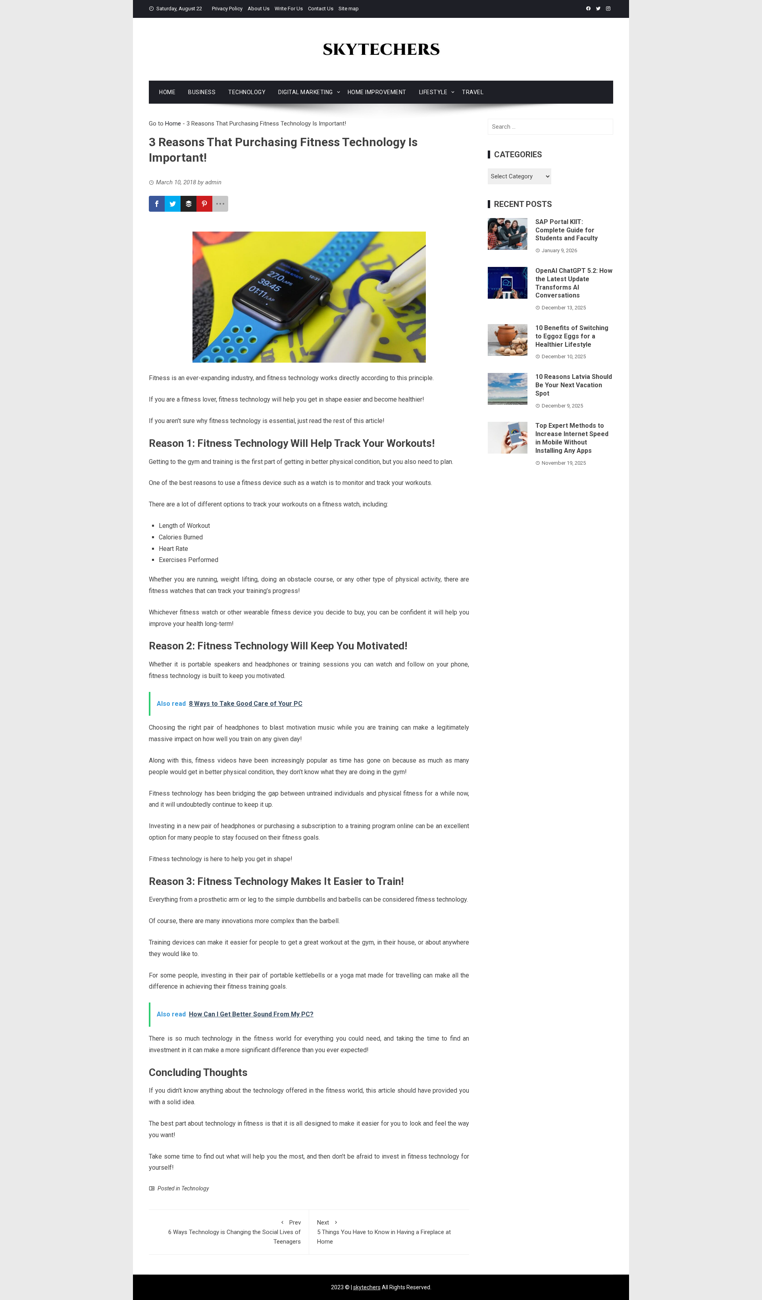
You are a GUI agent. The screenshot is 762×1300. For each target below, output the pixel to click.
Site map (349, 9)
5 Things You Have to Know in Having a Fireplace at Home (384, 1232)
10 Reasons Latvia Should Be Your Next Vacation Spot (573, 385)
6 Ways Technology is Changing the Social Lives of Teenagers (234, 1232)
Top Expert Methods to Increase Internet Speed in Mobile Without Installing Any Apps (571, 438)
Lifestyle (433, 92)
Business (202, 92)
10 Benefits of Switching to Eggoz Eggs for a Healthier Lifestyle (571, 336)
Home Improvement (377, 92)
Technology (247, 92)
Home (167, 92)
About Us (258, 9)
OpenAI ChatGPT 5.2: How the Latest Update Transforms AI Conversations (573, 283)
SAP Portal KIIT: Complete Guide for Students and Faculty (566, 230)
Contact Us (320, 9)
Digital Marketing (305, 92)
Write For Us (289, 9)
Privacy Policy (227, 9)
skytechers (367, 1287)
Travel (472, 92)
